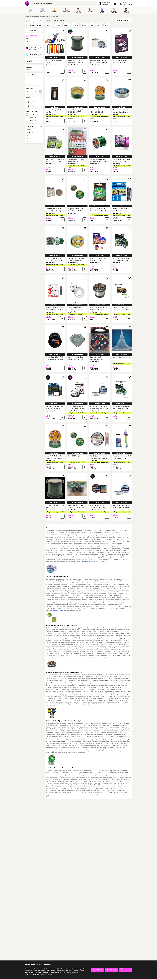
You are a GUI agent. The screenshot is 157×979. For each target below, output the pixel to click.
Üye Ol (124, 4)
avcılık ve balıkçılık (90, 561)
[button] (54, 55)
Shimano (75, 25)
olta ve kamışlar (91, 657)
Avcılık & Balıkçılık (47, 16)
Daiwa (66, 25)
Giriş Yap (129, 4)
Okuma (107, 25)
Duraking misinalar (58, 610)
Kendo (58, 25)
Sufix (99, 25)
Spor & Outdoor (36, 16)
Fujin (92, 25)
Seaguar (49, 25)
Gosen (84, 25)
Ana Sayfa (28, 16)
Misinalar (55, 16)
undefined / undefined (34, 25)
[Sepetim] (114, 3)
